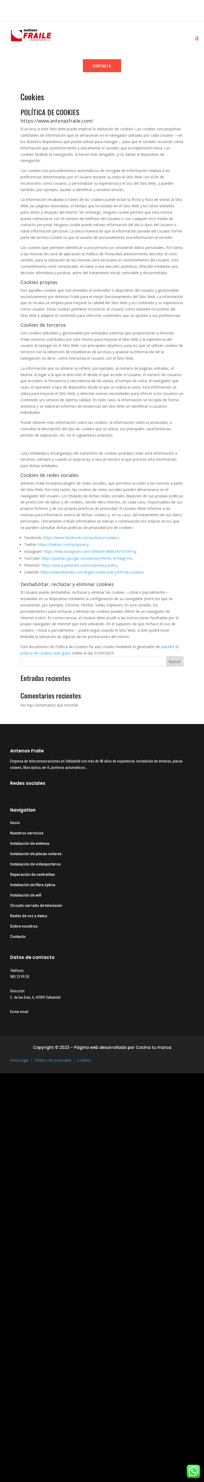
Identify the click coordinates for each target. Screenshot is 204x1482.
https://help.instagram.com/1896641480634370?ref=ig (90, 551)
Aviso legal (19, 1060)
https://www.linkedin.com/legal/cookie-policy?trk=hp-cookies (92, 572)
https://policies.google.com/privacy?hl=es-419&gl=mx (87, 558)
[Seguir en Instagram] (21, 7)
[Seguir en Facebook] (12, 7)
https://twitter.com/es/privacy (63, 544)
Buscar (175, 661)
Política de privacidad (53, 1060)
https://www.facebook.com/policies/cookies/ (81, 537)
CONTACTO (102, 65)
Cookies (84, 1060)
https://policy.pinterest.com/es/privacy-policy (79, 565)
